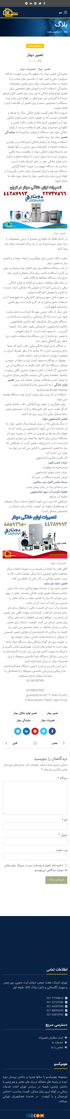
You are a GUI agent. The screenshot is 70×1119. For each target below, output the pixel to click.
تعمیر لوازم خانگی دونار (25, 713)
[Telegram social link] (26, 3)
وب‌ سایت (61, 850)
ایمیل (63, 835)
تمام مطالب (35, 743)
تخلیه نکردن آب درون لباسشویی (48, 491)
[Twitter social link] (40, 3)
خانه (65, 31)
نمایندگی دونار (24, 720)
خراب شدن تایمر (57, 462)
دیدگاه (62, 778)
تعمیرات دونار (48, 720)
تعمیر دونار (52, 713)
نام (64, 820)
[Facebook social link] (44, 3)
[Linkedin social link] (31, 3)
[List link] (35, 998)
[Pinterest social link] (35, 3)
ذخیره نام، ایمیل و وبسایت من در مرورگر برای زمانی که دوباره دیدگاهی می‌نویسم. (35, 868)
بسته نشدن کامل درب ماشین (50, 482)
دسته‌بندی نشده (53, 31)
